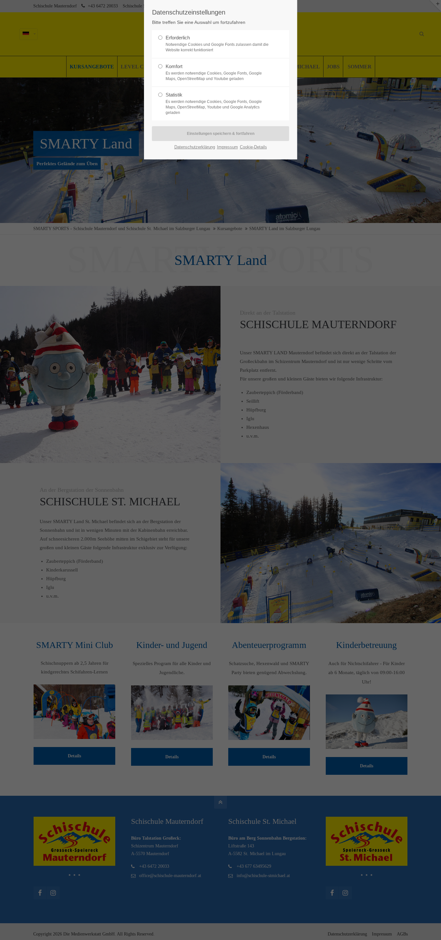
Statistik (214, 103)
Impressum (227, 147)
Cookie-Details (253, 147)
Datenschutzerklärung (194, 147)
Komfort (214, 72)
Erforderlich (217, 43)
